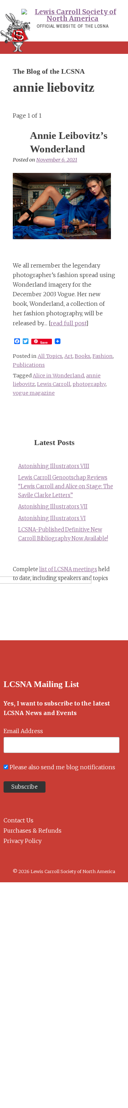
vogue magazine (34, 393)
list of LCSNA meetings (68, 569)
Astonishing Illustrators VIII (53, 466)
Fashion (102, 356)
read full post (68, 323)
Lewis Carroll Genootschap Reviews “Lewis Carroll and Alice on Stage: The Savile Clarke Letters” (65, 486)
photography (89, 384)
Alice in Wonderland (58, 375)
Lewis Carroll (53, 384)
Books (82, 356)
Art (68, 356)
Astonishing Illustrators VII (52, 507)
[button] (64, 47)
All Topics (50, 356)
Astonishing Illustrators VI (52, 518)
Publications (29, 365)
